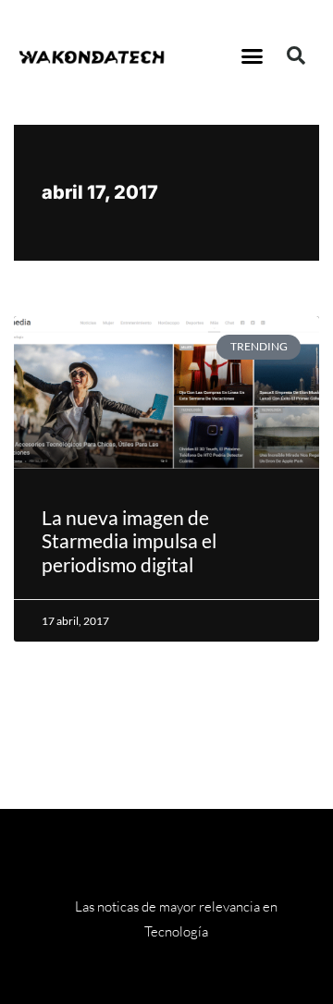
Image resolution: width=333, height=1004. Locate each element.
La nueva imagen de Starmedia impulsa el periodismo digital (129, 540)
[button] (252, 55)
